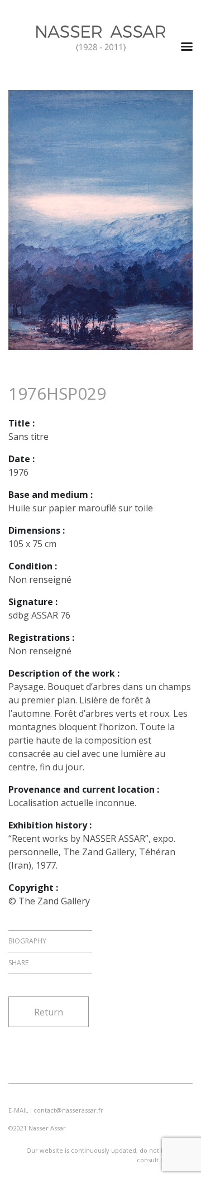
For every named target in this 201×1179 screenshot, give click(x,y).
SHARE (18, 962)
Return (48, 1012)
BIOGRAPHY (27, 941)
